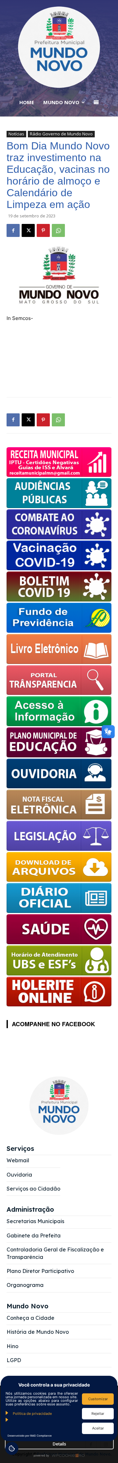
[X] (28, 230)
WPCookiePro (61, 1456)
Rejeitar (97, 1413)
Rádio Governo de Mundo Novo (61, 134)
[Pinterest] (43, 230)
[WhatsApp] (58, 230)
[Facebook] (13, 230)
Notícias (16, 134)
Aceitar (98, 1428)
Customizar (98, 1399)
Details (59, 1444)
